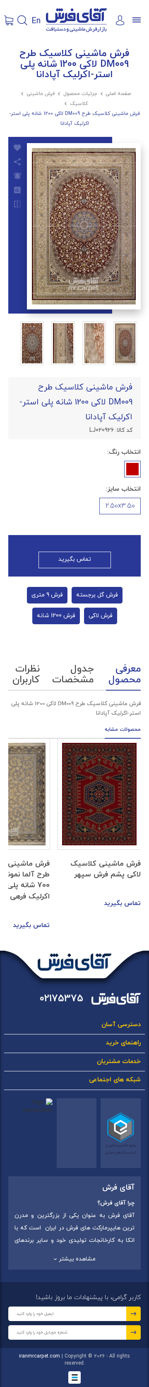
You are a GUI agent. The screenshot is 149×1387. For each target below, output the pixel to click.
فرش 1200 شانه (56, 616)
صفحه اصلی (118, 93)
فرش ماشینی (40, 93)
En (36, 20)
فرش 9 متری (47, 595)
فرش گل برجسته (97, 595)
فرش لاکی (101, 616)
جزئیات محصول (80, 93)
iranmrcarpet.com (39, 1356)
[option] (99, 824)
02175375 (61, 999)
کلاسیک (79, 103)
